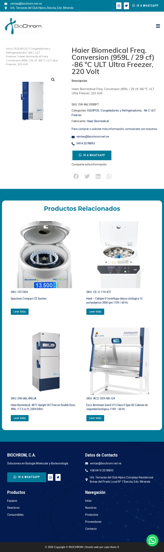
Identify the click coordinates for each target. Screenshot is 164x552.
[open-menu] (158, 26)
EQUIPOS (21, 48)
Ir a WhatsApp (147, 5)
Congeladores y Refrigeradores (121, 110)
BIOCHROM (76, 547)
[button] (53, 79)
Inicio (9, 48)
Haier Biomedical (98, 121)
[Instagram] (118, 5)
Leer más (20, 312)
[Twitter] (126, 5)
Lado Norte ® (111, 547)
